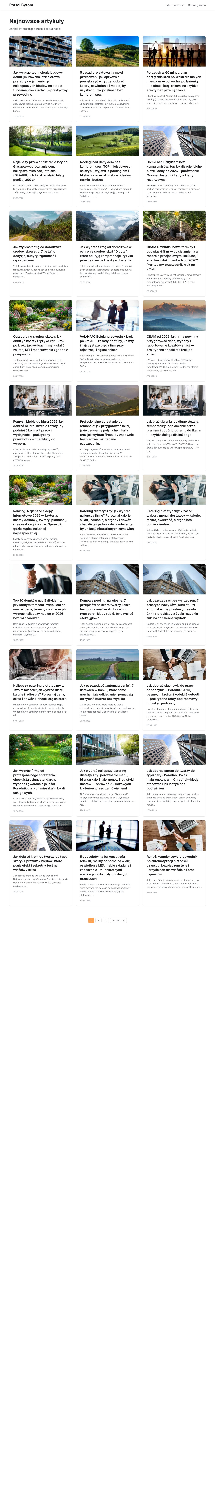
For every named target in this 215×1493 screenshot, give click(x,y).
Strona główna (197, 5)
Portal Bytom (21, 5)
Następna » (118, 920)
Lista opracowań (174, 5)
